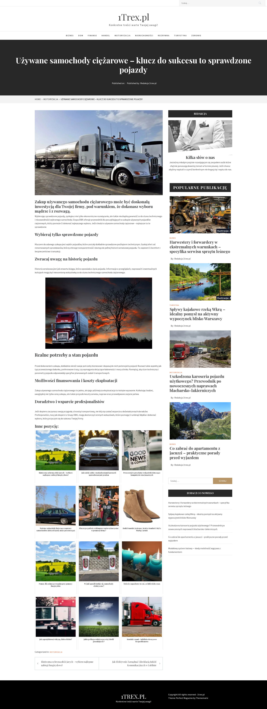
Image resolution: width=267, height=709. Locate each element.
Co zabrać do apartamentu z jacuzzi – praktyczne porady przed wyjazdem (195, 453)
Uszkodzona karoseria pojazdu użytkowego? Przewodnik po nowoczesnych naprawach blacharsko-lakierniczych (197, 383)
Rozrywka (164, 35)
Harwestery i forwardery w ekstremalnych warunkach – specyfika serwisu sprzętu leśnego (200, 246)
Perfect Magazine (184, 698)
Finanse (92, 35)
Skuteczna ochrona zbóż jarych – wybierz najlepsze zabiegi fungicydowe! (67, 663)
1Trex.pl (133, 17)
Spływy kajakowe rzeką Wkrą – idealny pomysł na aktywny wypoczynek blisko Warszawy (197, 314)
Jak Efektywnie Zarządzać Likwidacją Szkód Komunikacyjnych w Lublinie (134, 663)
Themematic (202, 698)
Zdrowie (196, 35)
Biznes (70, 35)
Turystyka (180, 35)
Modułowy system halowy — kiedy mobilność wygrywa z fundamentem (194, 550)
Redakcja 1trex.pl (148, 83)
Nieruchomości (144, 35)
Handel (106, 35)
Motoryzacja (123, 35)
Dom (80, 35)
